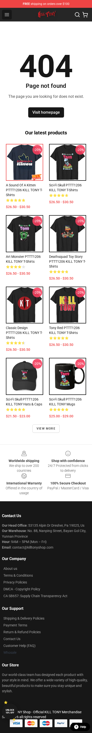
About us (10, 569)
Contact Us (11, 639)
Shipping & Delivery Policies (23, 618)
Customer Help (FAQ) (19, 646)
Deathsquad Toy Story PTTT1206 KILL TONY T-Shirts (67, 261)
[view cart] (85, 15)
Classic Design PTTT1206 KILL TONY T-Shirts (24, 333)
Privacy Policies (15, 582)
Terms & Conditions (18, 575)
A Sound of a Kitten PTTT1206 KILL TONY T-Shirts (24, 190)
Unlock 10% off (10, 711)
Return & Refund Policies (22, 632)
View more (46, 428)
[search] (77, 15)
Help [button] (83, 727)
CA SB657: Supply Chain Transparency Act (35, 596)
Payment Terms (15, 625)
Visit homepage (46, 112)
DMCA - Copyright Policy (21, 589)
